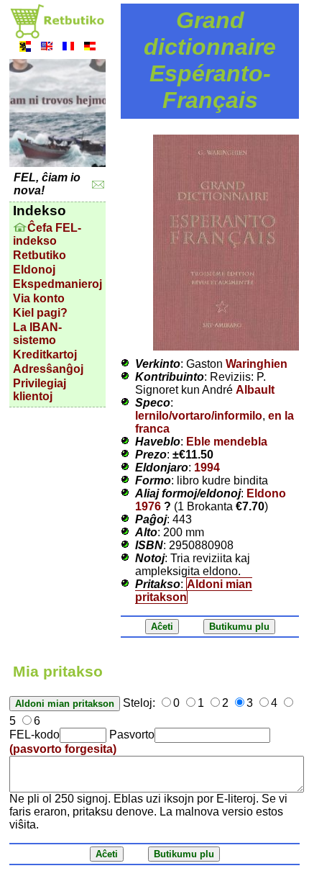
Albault (255, 390)
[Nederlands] (25, 48)
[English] (46, 48)
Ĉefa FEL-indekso (47, 234)
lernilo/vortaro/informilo (198, 416)
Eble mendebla (226, 441)
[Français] (68, 48)
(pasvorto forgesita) (62, 749)
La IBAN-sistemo (37, 333)
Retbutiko (39, 255)
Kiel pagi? (40, 313)
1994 (207, 467)
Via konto (39, 298)
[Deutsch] (89, 48)
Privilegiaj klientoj (39, 389)
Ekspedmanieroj (57, 284)
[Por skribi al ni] (98, 185)
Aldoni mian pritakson (193, 590)
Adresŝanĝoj (48, 369)
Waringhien (256, 364)
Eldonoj (34, 269)
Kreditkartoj (45, 354)
